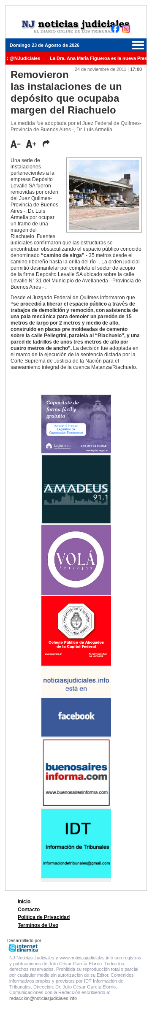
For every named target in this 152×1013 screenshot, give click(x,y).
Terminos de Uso (38, 925)
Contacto (29, 910)
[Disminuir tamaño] (18, 144)
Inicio (24, 902)
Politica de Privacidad (44, 917)
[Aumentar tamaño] (33, 144)
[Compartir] (46, 143)
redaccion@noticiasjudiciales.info (43, 998)
